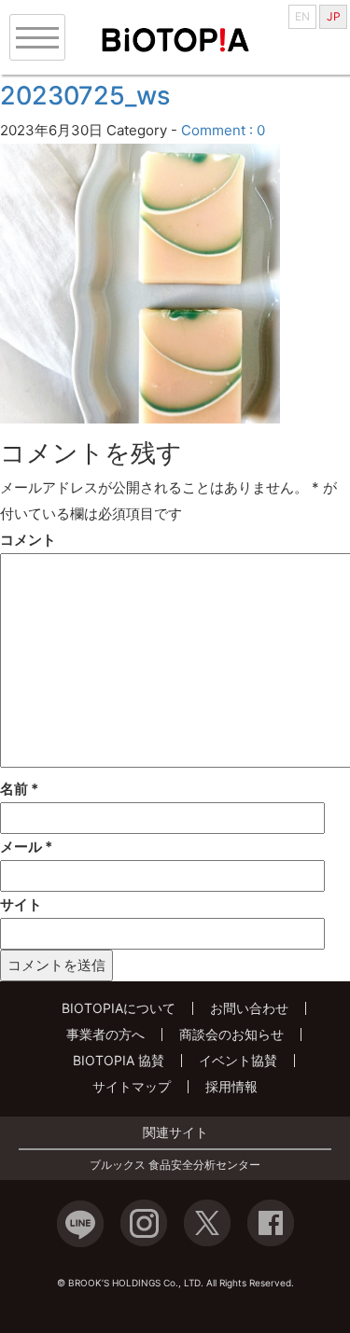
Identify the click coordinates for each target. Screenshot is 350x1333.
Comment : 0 (223, 130)
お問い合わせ (249, 1008)
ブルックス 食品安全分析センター (175, 1165)
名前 (19, 789)
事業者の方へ (105, 1034)
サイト (21, 904)
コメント (28, 539)
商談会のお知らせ (231, 1034)
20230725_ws (85, 95)
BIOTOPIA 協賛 (118, 1060)
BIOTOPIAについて (118, 1008)
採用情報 (231, 1086)
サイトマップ (131, 1086)
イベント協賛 (238, 1060)
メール (26, 846)
